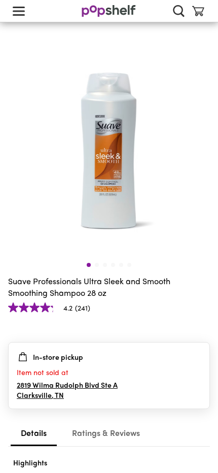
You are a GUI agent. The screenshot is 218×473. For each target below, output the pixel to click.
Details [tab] (34, 432)
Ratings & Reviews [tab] (106, 432)
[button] (202, 328)
